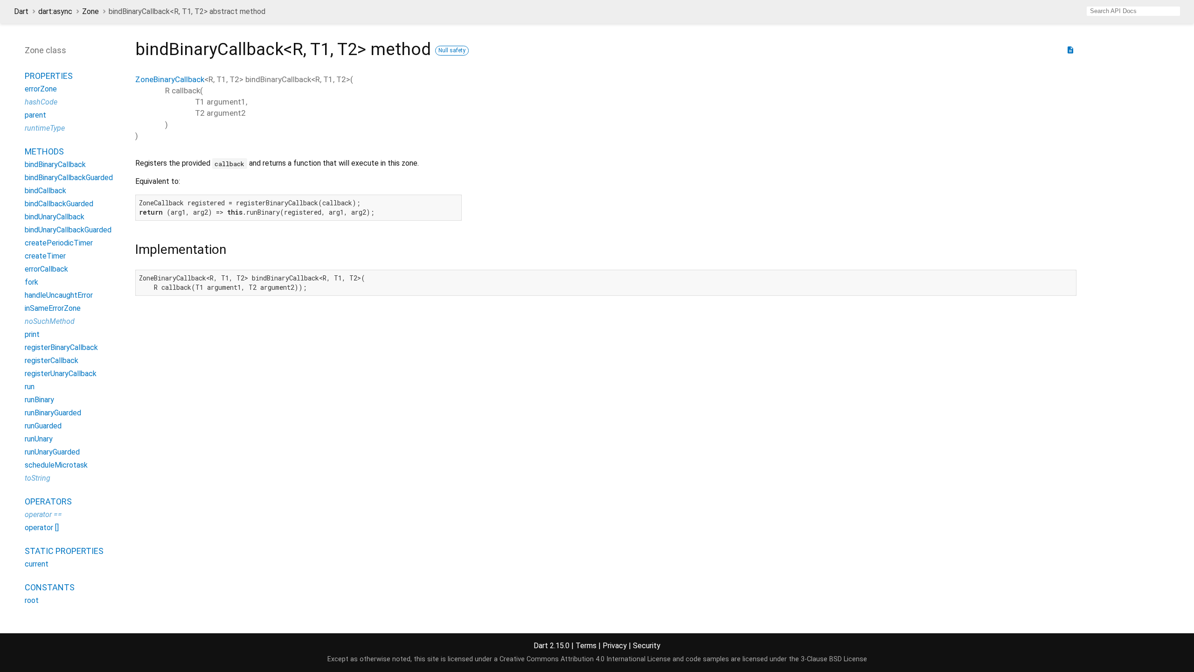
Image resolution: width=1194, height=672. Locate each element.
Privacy (615, 645)
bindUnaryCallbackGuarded (68, 229)
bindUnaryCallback (54, 216)
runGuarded (43, 425)
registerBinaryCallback (61, 347)
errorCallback (46, 269)
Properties (49, 76)
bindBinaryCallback (55, 164)
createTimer (45, 256)
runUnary (39, 438)
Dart (21, 11)
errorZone (41, 88)
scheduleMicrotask (56, 465)
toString (37, 478)
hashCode (41, 102)
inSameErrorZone (53, 308)
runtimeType (45, 128)
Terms (586, 645)
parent (35, 115)
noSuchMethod (50, 321)
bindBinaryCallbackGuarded (69, 177)
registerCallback (51, 360)
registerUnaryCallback (61, 373)
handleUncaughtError (59, 295)
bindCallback (45, 190)
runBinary (39, 399)
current (37, 564)
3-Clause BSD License (834, 659)
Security (646, 645)
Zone (90, 11)
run (30, 386)
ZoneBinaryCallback (169, 79)
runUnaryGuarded (52, 452)
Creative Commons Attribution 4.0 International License (585, 659)
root (32, 600)
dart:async (55, 11)
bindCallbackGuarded (59, 203)
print (32, 334)
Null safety (451, 50)
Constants (50, 587)
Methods (44, 151)
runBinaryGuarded (53, 412)
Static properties (64, 551)
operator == (43, 514)
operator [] (42, 527)
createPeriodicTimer (59, 242)
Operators (48, 501)
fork (31, 282)
